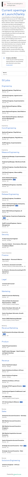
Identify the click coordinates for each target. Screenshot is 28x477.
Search (4, 72)
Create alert (9, 65)
